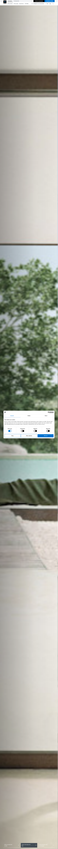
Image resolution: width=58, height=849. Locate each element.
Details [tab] (29, 415)
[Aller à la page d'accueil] (4, 2)
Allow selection (29, 435)
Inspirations (21, 3)
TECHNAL (27, 3)
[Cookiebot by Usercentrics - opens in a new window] (49, 412)
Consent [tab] (12, 415)
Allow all (45, 435)
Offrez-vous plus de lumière (8, 845)
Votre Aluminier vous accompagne (43, 845)
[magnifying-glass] (53, 3)
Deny (12, 435)
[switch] (22, 431)
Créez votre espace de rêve (26, 845)
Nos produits (10, 3)
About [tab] (46, 415)
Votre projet (16, 3)
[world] (50, 3)
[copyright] (56, 6)
